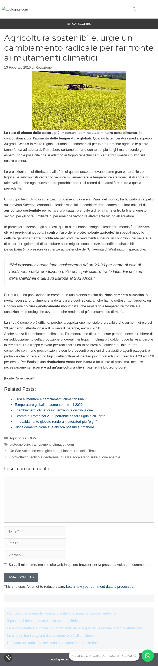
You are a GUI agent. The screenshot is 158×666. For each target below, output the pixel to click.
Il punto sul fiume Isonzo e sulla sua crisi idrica (43, 621)
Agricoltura (18, 438)
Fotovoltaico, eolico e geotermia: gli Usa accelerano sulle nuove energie (65, 457)
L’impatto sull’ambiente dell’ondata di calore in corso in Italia (53, 643)
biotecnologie (20, 444)
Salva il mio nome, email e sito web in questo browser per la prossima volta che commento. (79, 565)
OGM (32, 438)
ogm (70, 444)
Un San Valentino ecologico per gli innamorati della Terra (53, 451)
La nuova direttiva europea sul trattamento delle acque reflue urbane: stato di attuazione (74, 628)
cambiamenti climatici (48, 444)
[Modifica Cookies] (8, 658)
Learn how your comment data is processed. (100, 587)
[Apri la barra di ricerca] (134, 9)
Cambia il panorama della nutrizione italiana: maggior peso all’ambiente (61, 613)
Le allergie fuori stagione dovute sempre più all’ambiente (50, 636)
